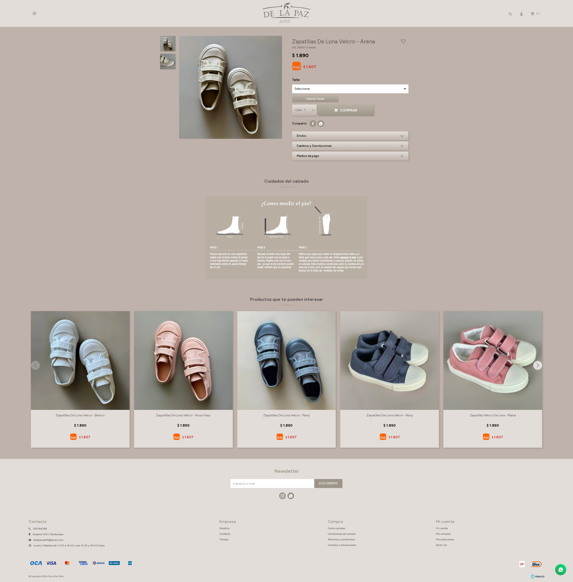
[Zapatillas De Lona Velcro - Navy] (286, 360)
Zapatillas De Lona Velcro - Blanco (80, 415)
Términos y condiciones (341, 539)
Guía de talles (315, 98)
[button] (537, 365)
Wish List (441, 545)
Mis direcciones (445, 539)
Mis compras (443, 533)
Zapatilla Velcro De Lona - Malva (493, 415)
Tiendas (224, 539)
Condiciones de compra (341, 533)
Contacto (224, 533)
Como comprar (336, 528)
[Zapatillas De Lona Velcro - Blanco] (80, 360)
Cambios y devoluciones (342, 545)
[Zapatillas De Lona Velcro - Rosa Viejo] (183, 360)
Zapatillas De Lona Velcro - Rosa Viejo (183, 415)
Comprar (348, 110)
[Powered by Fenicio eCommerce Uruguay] (537, 576)
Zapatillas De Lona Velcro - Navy (286, 415)
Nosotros (224, 528)
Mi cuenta (442, 528)
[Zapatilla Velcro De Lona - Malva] (492, 360)
